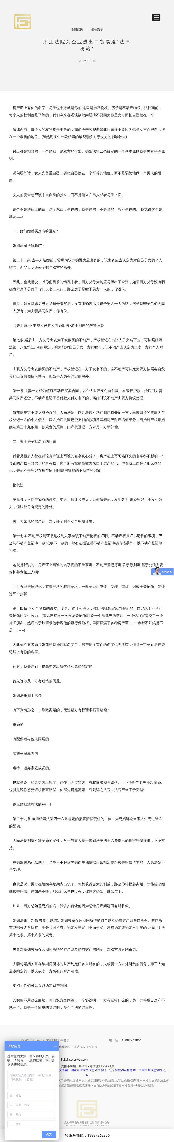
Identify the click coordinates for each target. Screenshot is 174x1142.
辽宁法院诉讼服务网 (122, 1070)
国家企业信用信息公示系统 (88, 1070)
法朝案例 (77, 29)
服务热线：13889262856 (89, 1135)
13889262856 (132, 1040)
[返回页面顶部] (87, 1104)
